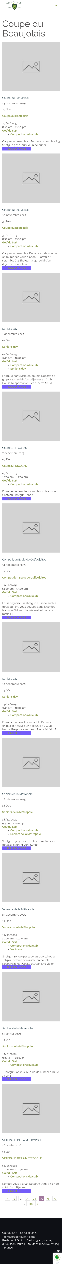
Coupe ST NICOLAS (14, 447)
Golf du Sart (9, 130)
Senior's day (10, 346)
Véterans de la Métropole (18, 909)
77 (54, 1198)
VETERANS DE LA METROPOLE (22, 1140)
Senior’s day (9, 328)
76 (48, 1198)
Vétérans (16, 949)
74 (34, 1198)
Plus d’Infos (16, 148)
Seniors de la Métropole (17, 794)
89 (31, 1203)
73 (27, 1198)
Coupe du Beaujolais (15, 97)
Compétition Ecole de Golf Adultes (24, 559)
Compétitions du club (24, 134)
